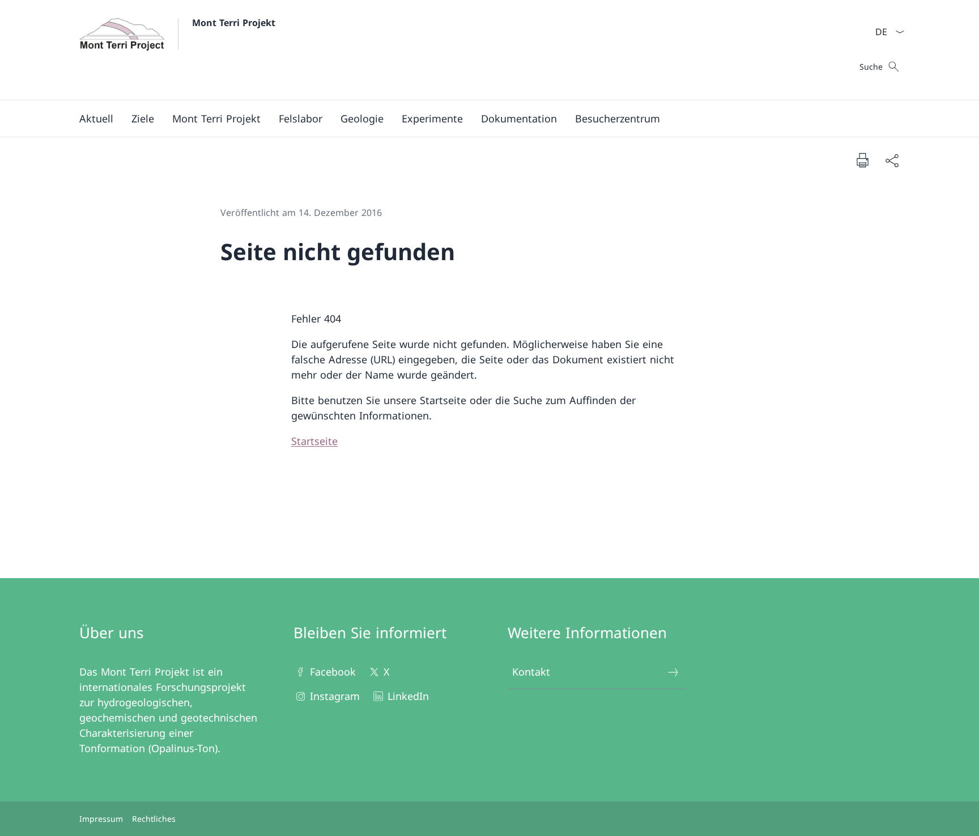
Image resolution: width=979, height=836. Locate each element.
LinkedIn (408, 696)
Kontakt (531, 671)
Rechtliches (154, 818)
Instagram (335, 696)
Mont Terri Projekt (233, 22)
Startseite (314, 441)
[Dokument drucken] (862, 159)
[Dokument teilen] (891, 160)
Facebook (333, 671)
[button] (96, 118)
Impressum (101, 818)
